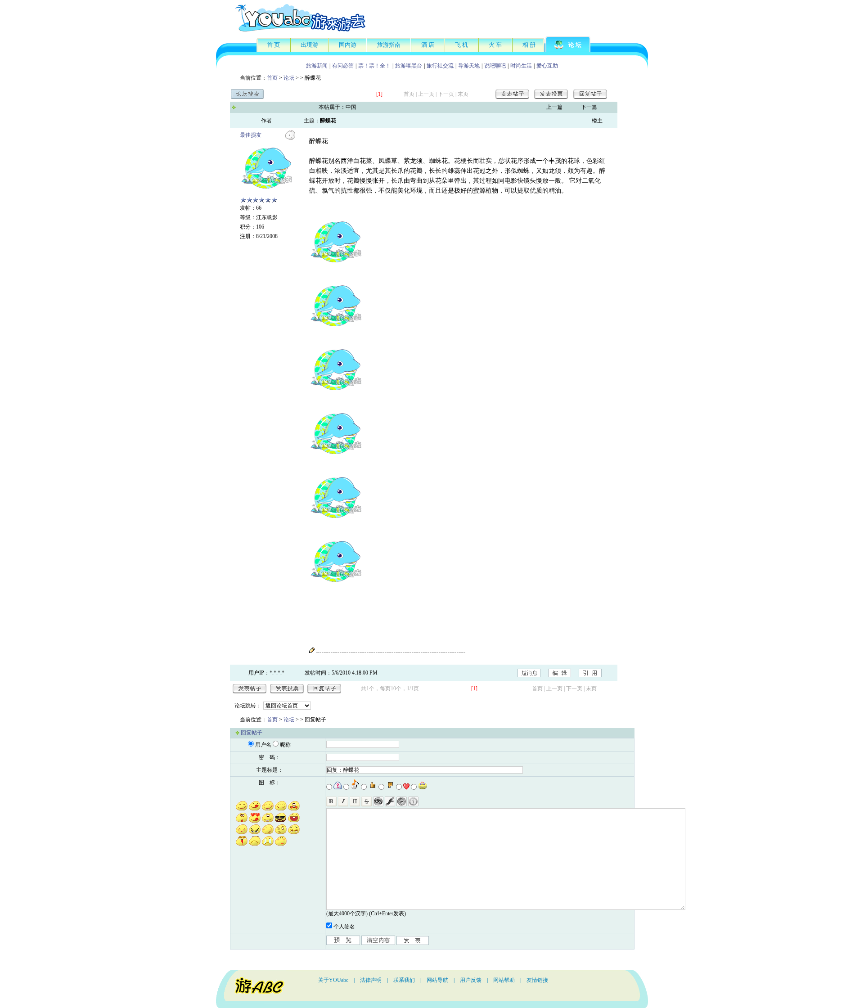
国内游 (347, 44)
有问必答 (343, 66)
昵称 (285, 745)
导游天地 (469, 66)
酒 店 (427, 44)
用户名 (263, 745)
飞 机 (461, 44)
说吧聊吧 (495, 66)
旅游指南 (388, 44)
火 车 (495, 44)
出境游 (309, 44)
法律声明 (371, 980)
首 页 (273, 44)
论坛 (289, 78)
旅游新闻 (317, 66)
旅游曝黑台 (408, 66)
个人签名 (344, 926)
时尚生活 (521, 66)
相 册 (529, 44)
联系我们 (404, 980)
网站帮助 (504, 980)
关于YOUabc (333, 980)
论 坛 (574, 44)
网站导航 (437, 980)
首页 (272, 78)
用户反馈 (471, 980)
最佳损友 (250, 135)
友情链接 (537, 980)
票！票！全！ (374, 66)
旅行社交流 (440, 66)
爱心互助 (547, 66)
